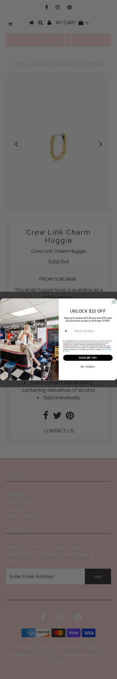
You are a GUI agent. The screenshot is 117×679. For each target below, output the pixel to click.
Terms (67, 351)
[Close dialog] (114, 302)
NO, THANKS (87, 367)
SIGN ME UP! (88, 357)
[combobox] (67, 331)
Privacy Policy (106, 349)
